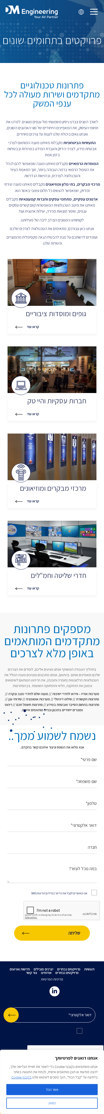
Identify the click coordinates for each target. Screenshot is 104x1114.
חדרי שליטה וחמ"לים (58, 575)
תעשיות (89, 969)
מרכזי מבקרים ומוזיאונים (53, 488)
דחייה (52, 1103)
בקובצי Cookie (21, 1077)
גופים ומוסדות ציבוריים (56, 313)
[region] (52, 1082)
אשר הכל (52, 1089)
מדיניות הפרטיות (52, 979)
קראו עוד (33, 327)
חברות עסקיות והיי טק (56, 401)
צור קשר (31, 972)
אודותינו (46, 972)
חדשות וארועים (20, 969)
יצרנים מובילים (43, 969)
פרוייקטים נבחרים (68, 969)
